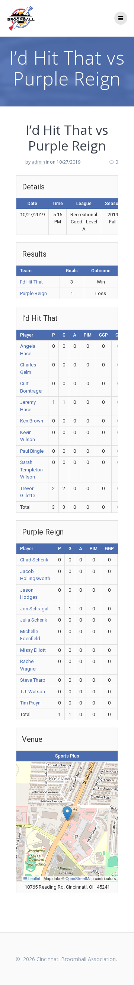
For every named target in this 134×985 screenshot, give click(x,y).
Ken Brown (31, 421)
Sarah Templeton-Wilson (32, 469)
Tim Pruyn (30, 703)
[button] (67, 813)
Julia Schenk (33, 620)
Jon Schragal (34, 608)
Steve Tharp (32, 680)
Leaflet (33, 878)
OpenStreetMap (80, 878)
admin (38, 162)
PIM (88, 335)
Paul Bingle (32, 451)
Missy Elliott (33, 650)
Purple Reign (33, 293)
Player (26, 335)
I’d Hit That (31, 282)
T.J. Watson (32, 691)
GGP (103, 335)
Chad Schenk (34, 560)
